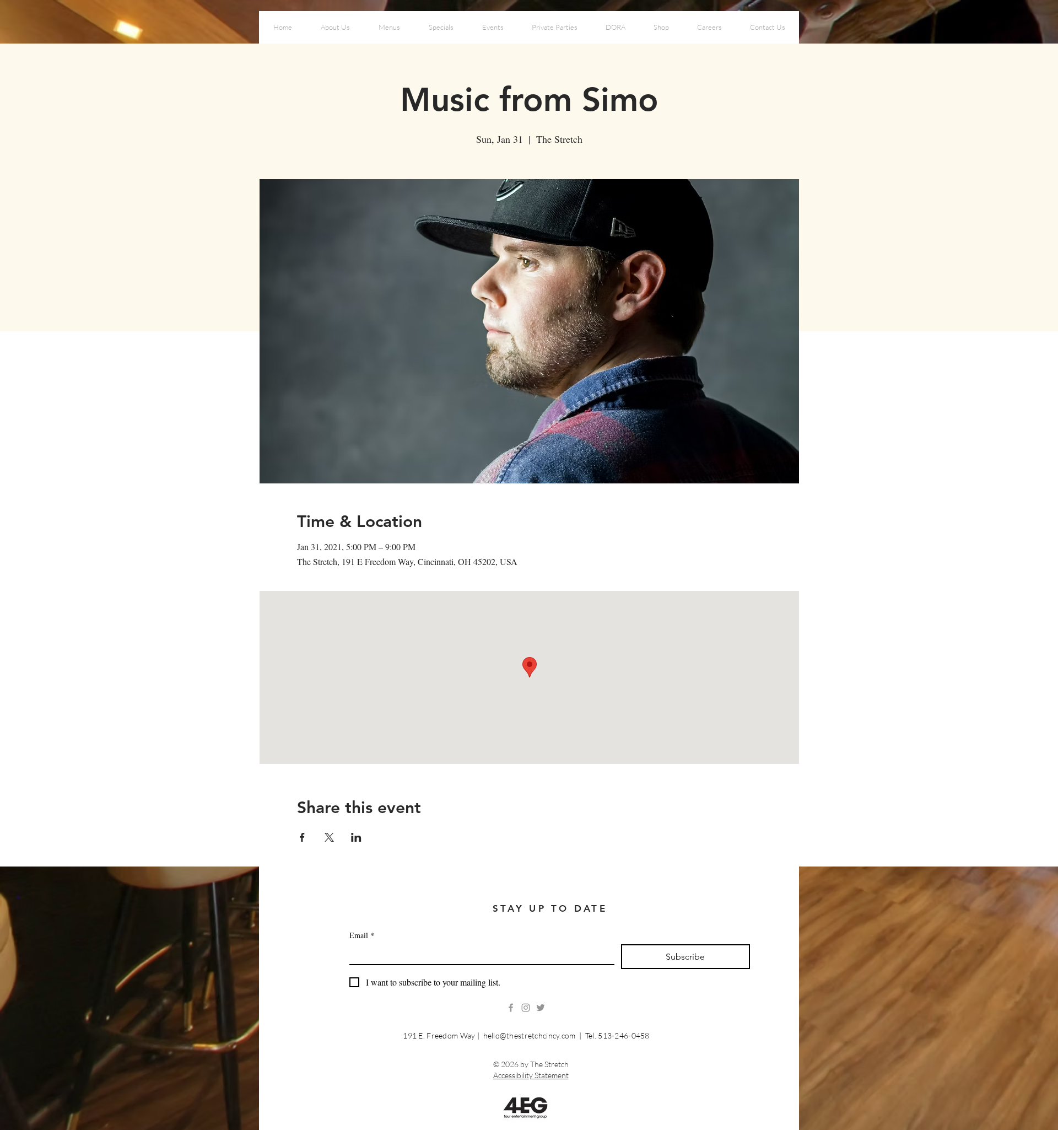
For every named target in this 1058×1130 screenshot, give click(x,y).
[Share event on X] (329, 837)
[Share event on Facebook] (302, 837)
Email (361, 935)
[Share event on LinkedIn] (356, 837)
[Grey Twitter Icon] (540, 1007)
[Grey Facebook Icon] (510, 1007)
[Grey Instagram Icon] (525, 1007)
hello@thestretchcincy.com (529, 1035)
